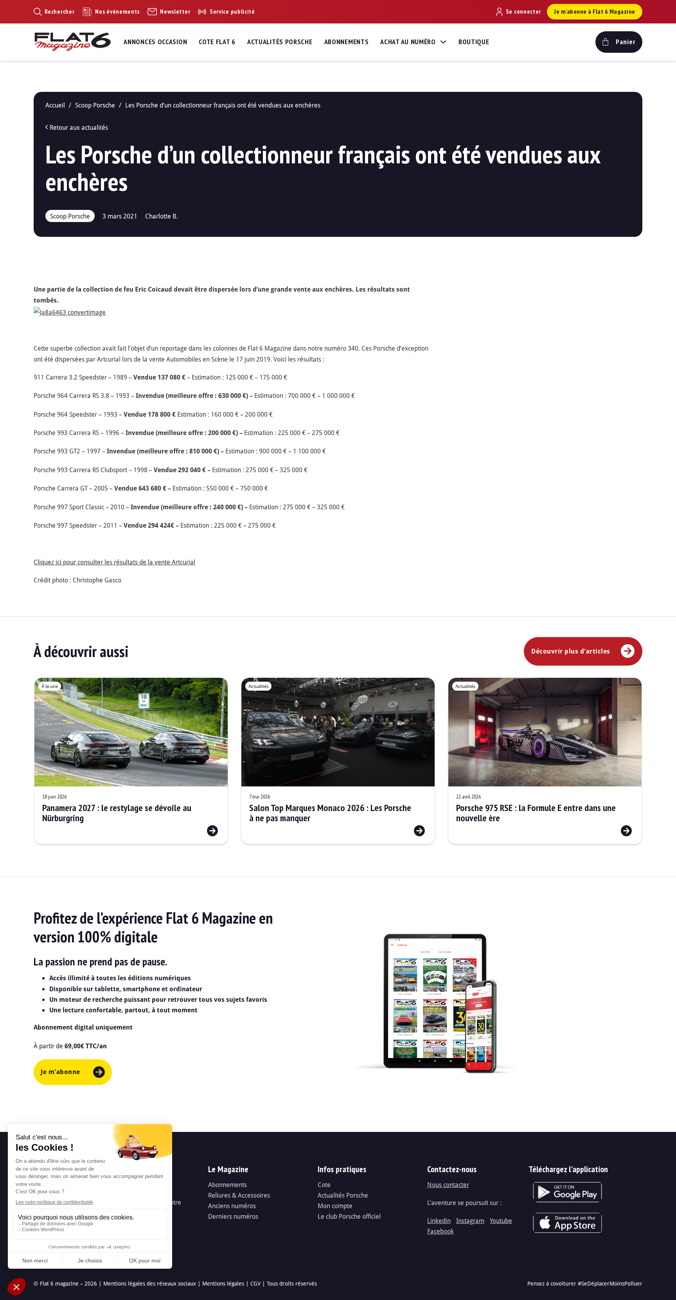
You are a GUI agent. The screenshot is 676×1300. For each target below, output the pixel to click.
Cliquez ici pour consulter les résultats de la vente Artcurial (114, 562)
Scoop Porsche (95, 105)
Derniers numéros (233, 1216)
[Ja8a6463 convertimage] (70, 311)
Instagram (470, 1220)
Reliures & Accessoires (239, 1195)
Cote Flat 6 (217, 41)
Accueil (55, 105)
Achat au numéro (408, 41)
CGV (255, 1283)
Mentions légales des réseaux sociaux (149, 1283)
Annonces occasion (155, 41)
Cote (324, 1184)
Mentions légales (223, 1283)
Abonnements (346, 41)
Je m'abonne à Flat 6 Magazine (594, 11)
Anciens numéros (232, 1206)
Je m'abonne (60, 1071)
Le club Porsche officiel (349, 1216)
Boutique (473, 41)
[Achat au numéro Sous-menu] (443, 41)
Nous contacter (448, 1184)
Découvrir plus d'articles (570, 651)
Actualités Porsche (280, 41)
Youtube (501, 1220)
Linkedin (439, 1220)
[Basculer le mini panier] (619, 42)
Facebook (440, 1231)
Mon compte (335, 1206)
